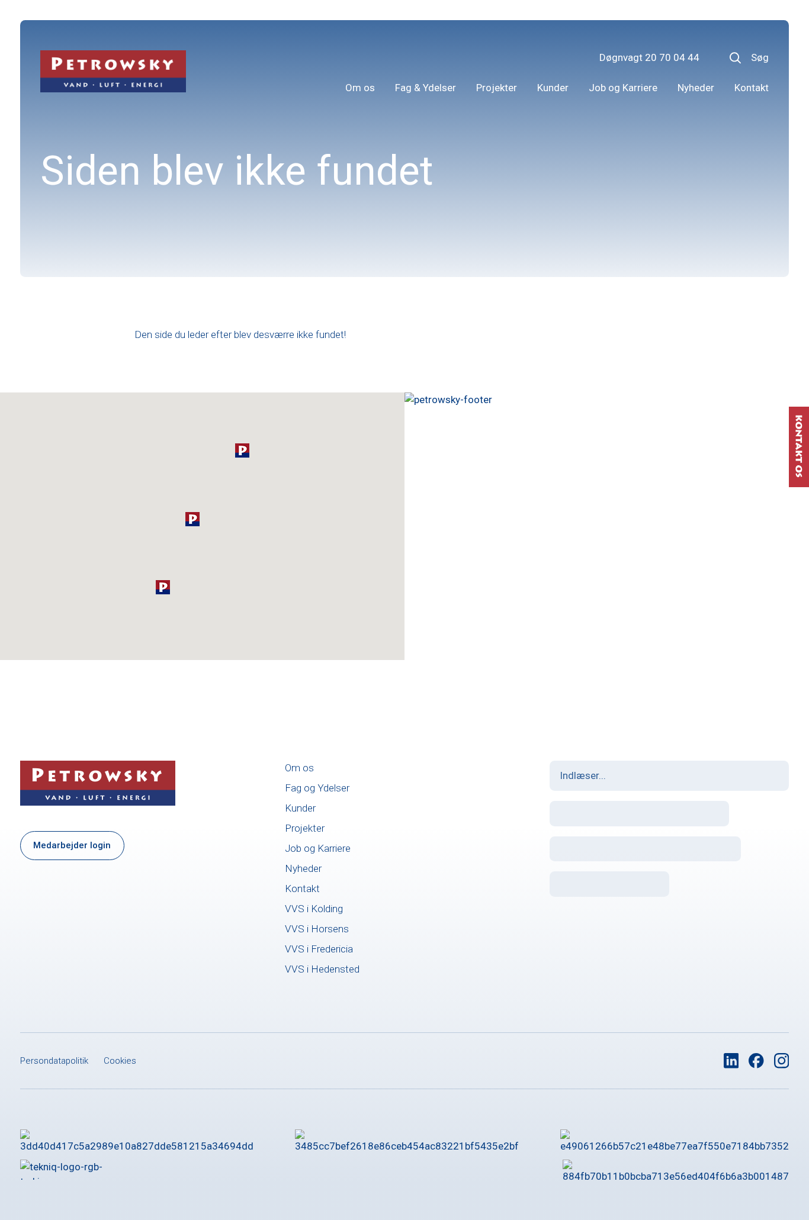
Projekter (496, 88)
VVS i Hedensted (322, 969)
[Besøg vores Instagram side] (781, 1060)
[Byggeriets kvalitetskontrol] (407, 1139)
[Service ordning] (676, 1170)
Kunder (553, 88)
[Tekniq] (70, 1170)
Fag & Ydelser (425, 88)
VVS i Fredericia (319, 949)
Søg (760, 57)
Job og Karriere (623, 88)
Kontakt (751, 88)
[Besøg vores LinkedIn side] (731, 1060)
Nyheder (696, 88)
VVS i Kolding (314, 909)
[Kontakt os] (799, 447)
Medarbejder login (72, 845)
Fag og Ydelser (317, 788)
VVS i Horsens (317, 929)
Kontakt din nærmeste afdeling (549, 572)
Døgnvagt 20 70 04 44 (649, 57)
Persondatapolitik (54, 1060)
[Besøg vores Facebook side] (756, 1060)
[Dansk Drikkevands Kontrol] (136, 1139)
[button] (242, 450)
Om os (360, 88)
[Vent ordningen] (674, 1139)
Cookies (120, 1060)
